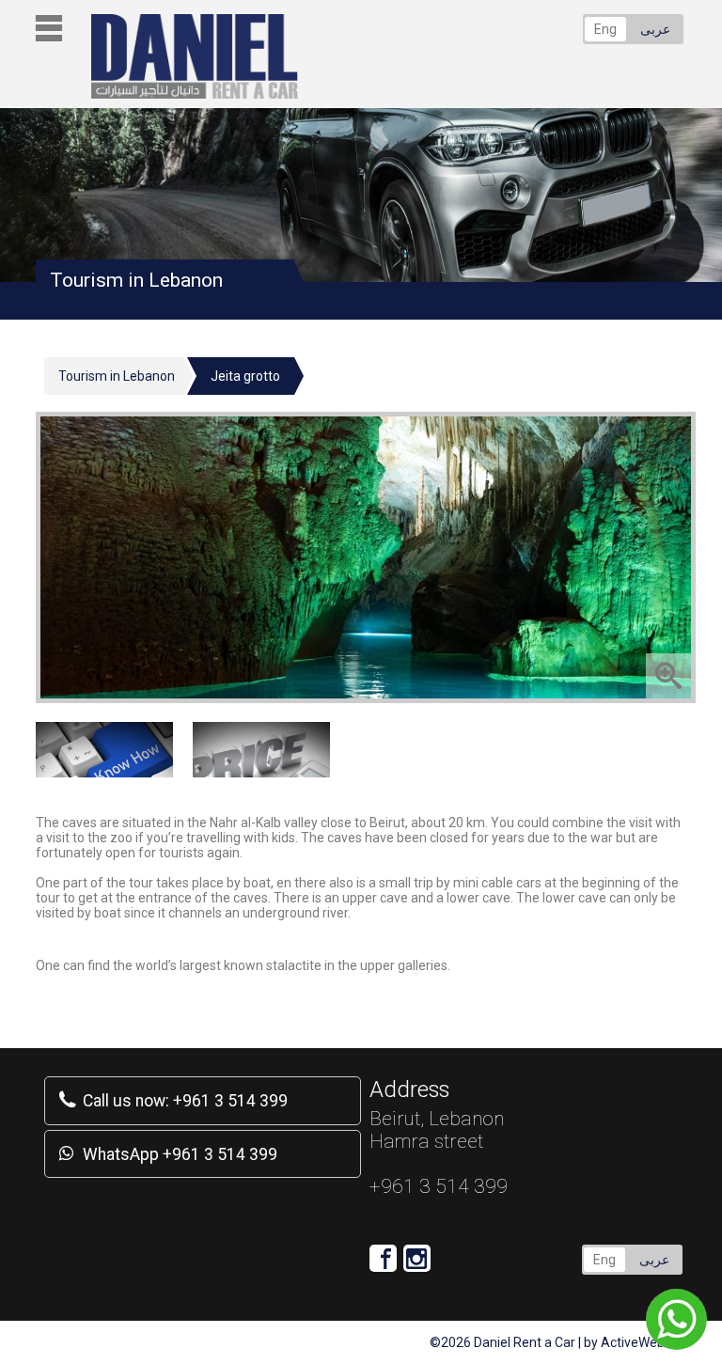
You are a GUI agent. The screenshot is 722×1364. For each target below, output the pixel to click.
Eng (605, 29)
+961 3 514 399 (185, 1100)
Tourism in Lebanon (116, 376)
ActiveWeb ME (643, 1342)
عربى (655, 29)
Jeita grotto (245, 376)
